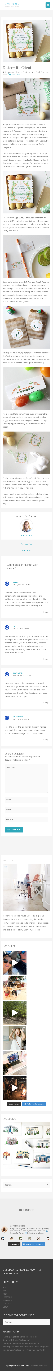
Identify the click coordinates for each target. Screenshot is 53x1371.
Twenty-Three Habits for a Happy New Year (22, 1343)
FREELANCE (7, 1300)
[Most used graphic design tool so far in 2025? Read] (14, 1038)
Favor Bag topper (28, 420)
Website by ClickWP (39, 1366)
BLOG (5, 1291)
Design (19, 72)
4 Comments (8, 72)
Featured (27, 72)
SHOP (5, 1294)
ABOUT (5, 1307)
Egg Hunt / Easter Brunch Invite (28, 218)
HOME (5, 1287)
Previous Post (26, 544)
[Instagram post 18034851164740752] (14, 963)
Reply (45, 612)
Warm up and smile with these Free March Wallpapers (26, 1346)
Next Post (26, 550)
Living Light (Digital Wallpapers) (16, 1340)
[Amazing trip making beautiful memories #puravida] (14, 1013)
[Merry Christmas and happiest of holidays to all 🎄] (14, 988)
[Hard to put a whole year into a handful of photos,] (14, 1088)
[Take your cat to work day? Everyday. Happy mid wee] (14, 1063)
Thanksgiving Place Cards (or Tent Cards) (21, 1337)
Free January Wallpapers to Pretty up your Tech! (24, 1350)
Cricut (23, 134)
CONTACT (7, 1304)
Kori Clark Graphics (40, 72)
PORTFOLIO (7, 1297)
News (5, 74)
